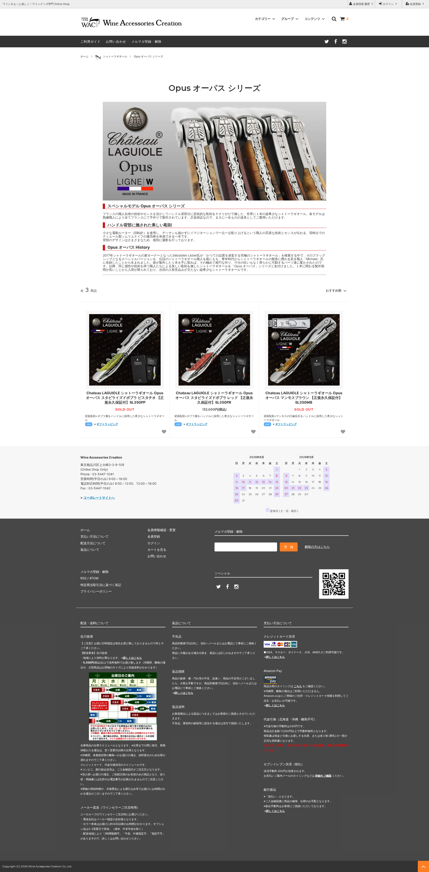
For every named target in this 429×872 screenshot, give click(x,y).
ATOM (93, 578)
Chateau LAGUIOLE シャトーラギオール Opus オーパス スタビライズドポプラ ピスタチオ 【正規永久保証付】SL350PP (125, 398)
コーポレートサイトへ (99, 497)
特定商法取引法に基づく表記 (100, 585)
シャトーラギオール (115, 56)
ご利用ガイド (90, 41)
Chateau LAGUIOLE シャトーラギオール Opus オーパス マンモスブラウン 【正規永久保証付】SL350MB (303, 398)
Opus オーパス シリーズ (148, 56)
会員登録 (415, 4)
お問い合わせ (116, 41)
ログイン (388, 4)
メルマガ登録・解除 (146, 41)
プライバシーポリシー (96, 591)
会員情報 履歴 (361, 4)
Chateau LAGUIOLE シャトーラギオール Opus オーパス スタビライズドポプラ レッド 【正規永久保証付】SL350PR (214, 398)
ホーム (84, 56)
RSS (83, 578)
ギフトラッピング (107, 424)
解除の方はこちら (317, 547)
